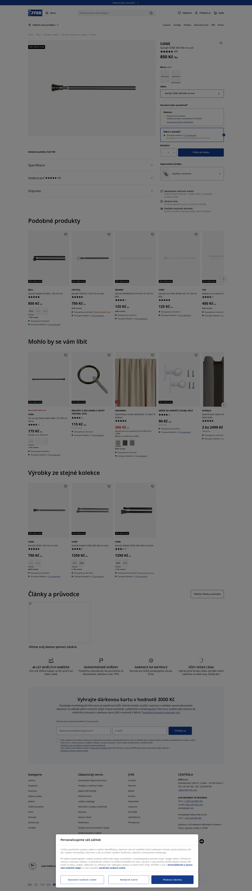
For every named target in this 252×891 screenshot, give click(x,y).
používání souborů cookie (112, 867)
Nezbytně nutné (129, 879)
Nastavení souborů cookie (82, 879)
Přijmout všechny (172, 879)
